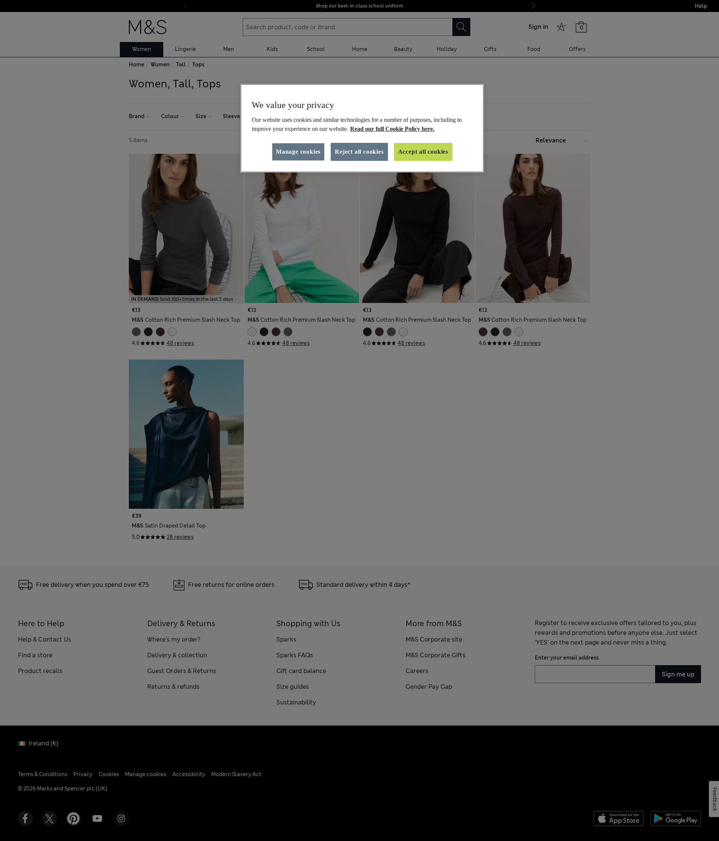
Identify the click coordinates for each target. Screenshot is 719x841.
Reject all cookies (359, 151)
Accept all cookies (423, 151)
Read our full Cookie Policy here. (392, 129)
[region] (362, 128)
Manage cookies (298, 151)
